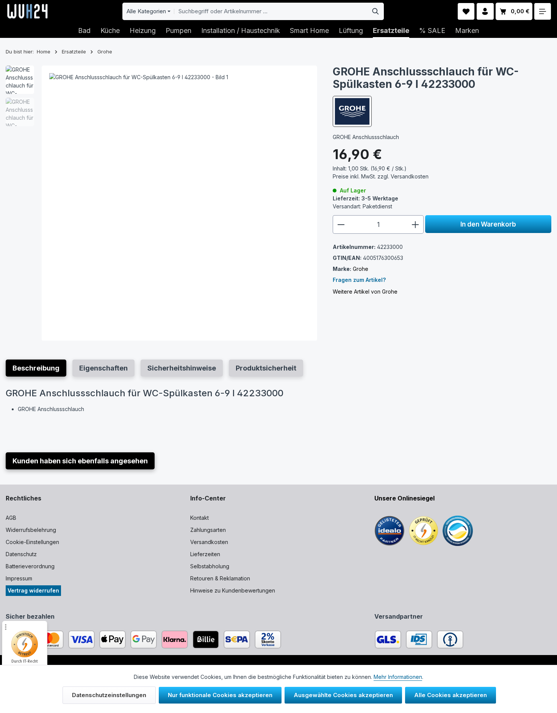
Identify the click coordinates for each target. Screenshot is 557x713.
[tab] (36, 368)
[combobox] (271, 11)
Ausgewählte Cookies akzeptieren (343, 695)
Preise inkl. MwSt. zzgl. (381, 176)
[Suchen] (376, 11)
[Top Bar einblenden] (543, 11)
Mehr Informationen (398, 677)
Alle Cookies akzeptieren (450, 695)
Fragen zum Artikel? (359, 280)
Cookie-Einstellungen (32, 542)
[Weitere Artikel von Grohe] (352, 111)
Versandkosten (209, 542)
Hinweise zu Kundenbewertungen (232, 590)
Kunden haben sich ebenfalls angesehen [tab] (80, 461)
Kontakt (199, 517)
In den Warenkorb (488, 224)
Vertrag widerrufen (33, 590)
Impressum (19, 578)
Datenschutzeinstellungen (109, 695)
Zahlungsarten (208, 530)
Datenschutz (21, 554)
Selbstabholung (209, 566)
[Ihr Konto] (485, 11)
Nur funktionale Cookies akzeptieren (220, 695)
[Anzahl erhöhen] (415, 224)
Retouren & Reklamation (220, 578)
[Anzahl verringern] (341, 224)
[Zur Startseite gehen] (27, 11)
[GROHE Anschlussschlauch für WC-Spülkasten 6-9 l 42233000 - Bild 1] (179, 203)
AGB (11, 517)
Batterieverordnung (30, 566)
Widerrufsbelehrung (31, 530)
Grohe (360, 269)
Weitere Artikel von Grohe (365, 291)
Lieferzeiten (205, 554)
